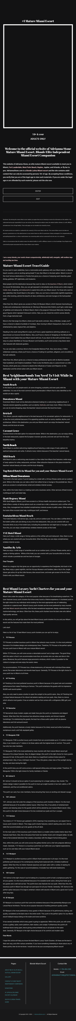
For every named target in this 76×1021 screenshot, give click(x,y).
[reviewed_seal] (38, 9)
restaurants (26, 290)
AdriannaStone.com (39, 1014)
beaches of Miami (56, 284)
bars (9, 290)
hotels (5, 290)
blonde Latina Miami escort (37, 171)
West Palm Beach (29, 167)
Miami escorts (15, 608)
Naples (40, 167)
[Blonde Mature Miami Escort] (38, 26)
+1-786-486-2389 (65, 969)
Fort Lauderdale (15, 167)
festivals (43, 405)
